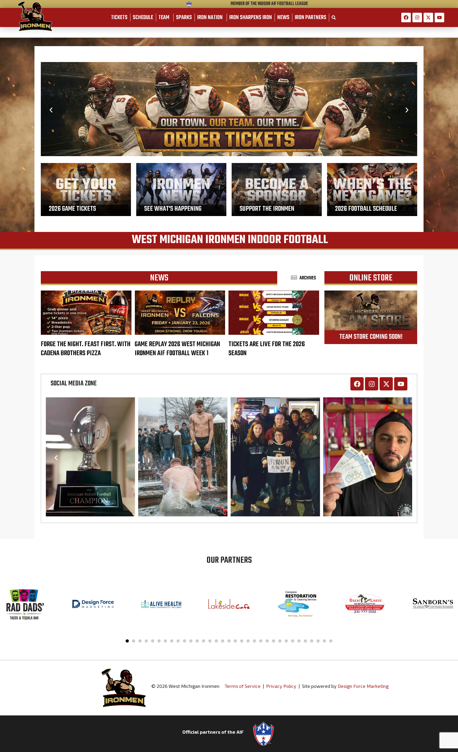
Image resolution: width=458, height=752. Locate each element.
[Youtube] (439, 17)
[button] (51, 109)
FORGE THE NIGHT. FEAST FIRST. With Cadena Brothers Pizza (85, 349)
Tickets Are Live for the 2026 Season (266, 349)
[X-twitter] (428, 17)
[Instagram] (417, 17)
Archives (308, 278)
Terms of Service (243, 686)
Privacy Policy (281, 686)
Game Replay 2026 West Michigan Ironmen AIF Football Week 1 (177, 349)
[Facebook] (406, 17)
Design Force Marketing (363, 686)
